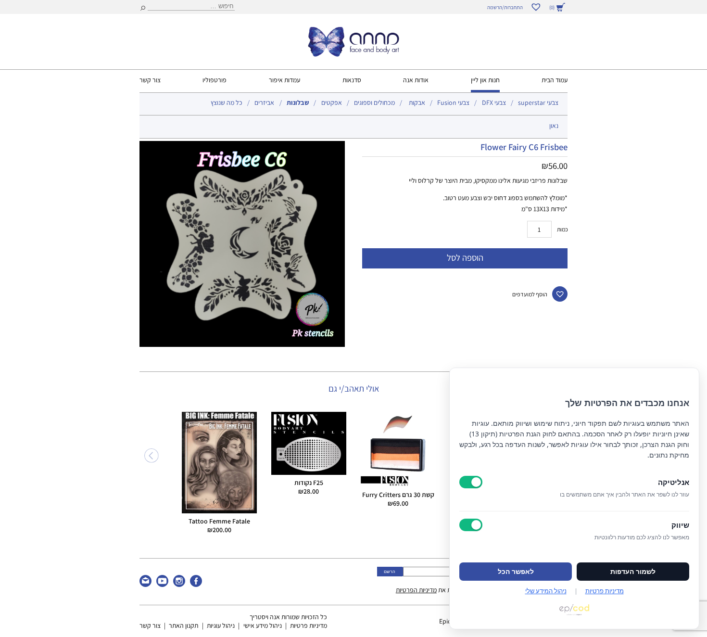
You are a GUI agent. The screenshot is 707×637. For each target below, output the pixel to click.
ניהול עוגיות (221, 625)
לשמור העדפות (633, 571)
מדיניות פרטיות (308, 625)
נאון (553, 125)
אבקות (417, 102)
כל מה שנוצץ (226, 102)
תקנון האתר (183, 625)
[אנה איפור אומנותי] (353, 54)
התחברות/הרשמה (505, 7)
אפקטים (331, 102)
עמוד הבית (555, 80)
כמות (562, 229)
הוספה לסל (465, 257)
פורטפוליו (214, 80)
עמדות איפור (284, 80)
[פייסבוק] (196, 584)
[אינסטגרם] (179, 584)
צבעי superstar (538, 102)
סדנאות (351, 80)
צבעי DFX (494, 102)
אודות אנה (416, 80)
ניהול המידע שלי (546, 590)
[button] (560, 294)
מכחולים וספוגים (374, 102)
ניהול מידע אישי (262, 625)
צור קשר (150, 80)
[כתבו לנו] (145, 584)
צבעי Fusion (453, 102)
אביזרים (264, 102)
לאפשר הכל (516, 571)
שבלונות (298, 102)
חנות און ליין (485, 80)
